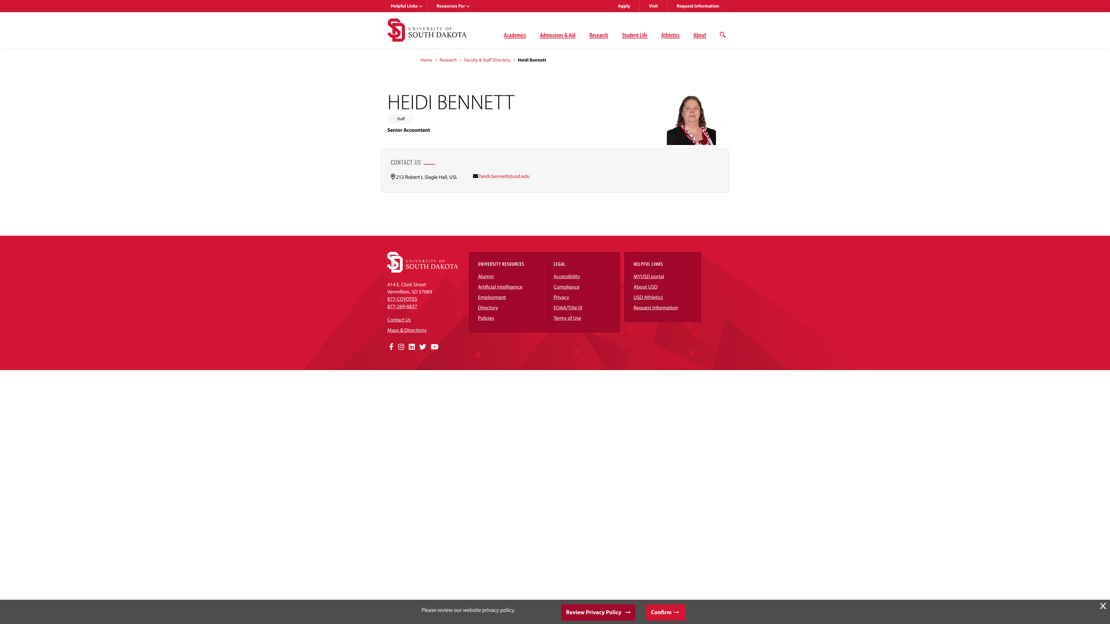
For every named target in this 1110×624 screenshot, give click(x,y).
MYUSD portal (649, 276)
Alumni (486, 276)
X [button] (1103, 606)
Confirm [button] (661, 612)
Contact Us (399, 319)
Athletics (670, 35)
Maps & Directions (407, 330)
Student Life (635, 35)
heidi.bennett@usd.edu (504, 176)
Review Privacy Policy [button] (593, 612)
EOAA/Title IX (568, 307)
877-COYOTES (402, 299)
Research (598, 35)
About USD (646, 286)
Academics (515, 35)
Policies (486, 318)
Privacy (561, 297)
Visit (653, 6)
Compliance (566, 286)
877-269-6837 (402, 306)
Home (426, 60)
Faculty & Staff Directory (487, 60)
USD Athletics (648, 297)
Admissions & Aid (558, 35)
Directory (488, 307)
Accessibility (567, 276)
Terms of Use (567, 318)
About (699, 35)
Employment (492, 297)
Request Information (698, 6)
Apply (624, 6)
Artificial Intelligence (500, 286)
